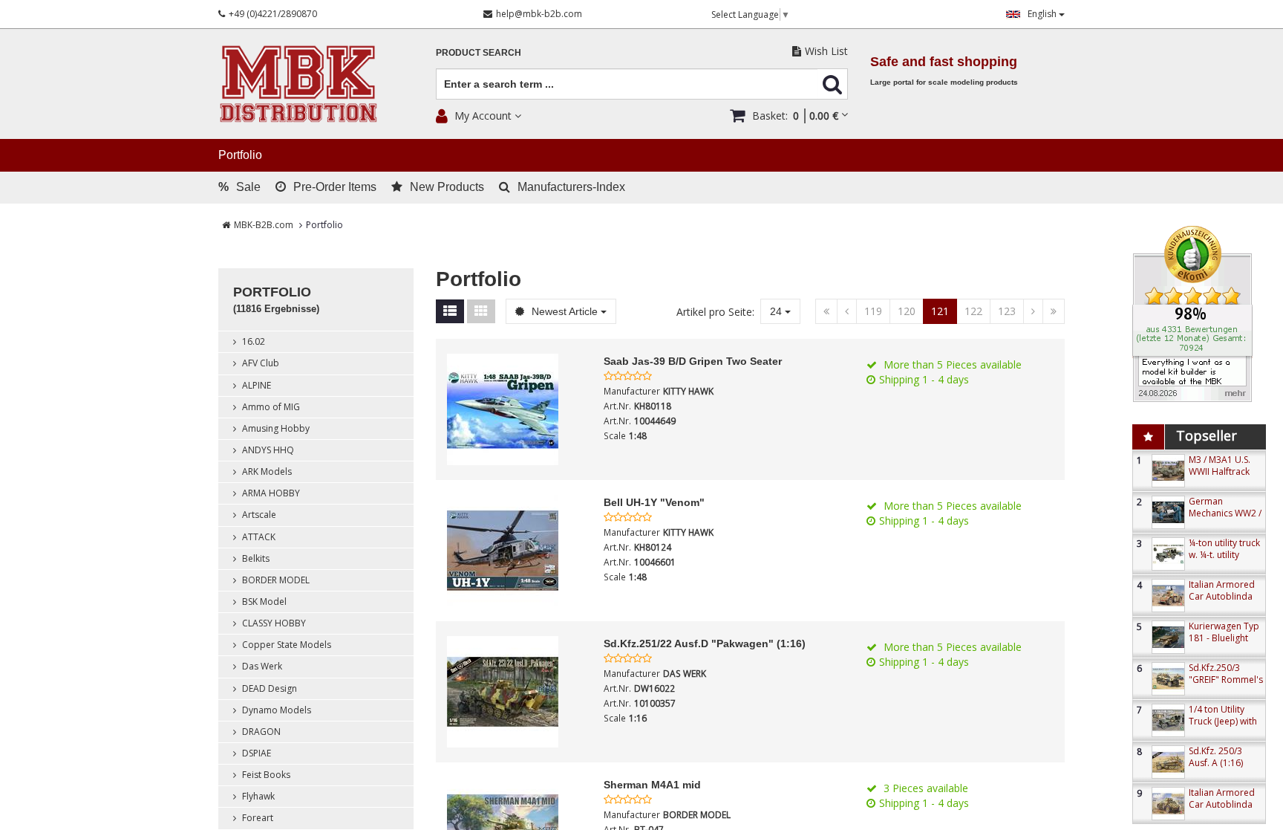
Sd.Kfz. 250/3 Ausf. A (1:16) (1216, 757)
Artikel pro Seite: (715, 312)
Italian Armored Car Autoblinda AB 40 (1222, 804)
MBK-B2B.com (263, 224)
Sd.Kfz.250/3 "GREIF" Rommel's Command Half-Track (1226, 685)
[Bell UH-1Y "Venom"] (514, 550)
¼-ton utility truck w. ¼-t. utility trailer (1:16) (1224, 554)
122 (973, 311)
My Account (483, 115)
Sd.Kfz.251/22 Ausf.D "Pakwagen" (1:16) (705, 643)
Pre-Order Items (334, 187)
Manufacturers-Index (571, 187)
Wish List (826, 51)
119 (873, 311)
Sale (239, 187)
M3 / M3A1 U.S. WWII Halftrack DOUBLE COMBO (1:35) (1225, 477)
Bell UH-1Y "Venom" (654, 502)
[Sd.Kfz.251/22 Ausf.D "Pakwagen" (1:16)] (514, 692)
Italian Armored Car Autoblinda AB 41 (1222, 596)
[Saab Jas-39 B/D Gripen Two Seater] (514, 409)
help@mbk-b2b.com (539, 13)
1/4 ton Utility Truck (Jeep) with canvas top (1223, 721)
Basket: (795, 115)
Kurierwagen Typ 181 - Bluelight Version (1224, 638)
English (1043, 13)
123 (1007, 311)
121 (940, 311)
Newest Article (565, 311)
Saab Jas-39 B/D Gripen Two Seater (693, 361)
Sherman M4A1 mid (652, 785)
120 (906, 311)
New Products (447, 187)
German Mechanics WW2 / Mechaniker (1225, 513)
